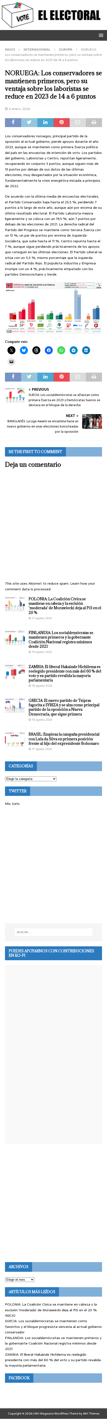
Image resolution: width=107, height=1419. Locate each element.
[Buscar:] (53, 932)
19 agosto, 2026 (42, 652)
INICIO (10, 1315)
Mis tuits (12, 803)
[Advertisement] (53, 865)
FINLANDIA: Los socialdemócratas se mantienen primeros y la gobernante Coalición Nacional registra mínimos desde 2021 (61, 639)
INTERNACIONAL (37, 49)
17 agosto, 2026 (42, 749)
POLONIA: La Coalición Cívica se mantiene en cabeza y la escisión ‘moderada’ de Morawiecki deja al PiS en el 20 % (65, 606)
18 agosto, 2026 (42, 685)
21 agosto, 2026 (42, 618)
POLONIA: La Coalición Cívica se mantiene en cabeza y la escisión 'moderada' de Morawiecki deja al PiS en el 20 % (51, 1307)
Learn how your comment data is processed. (50, 586)
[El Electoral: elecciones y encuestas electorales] (52, 27)
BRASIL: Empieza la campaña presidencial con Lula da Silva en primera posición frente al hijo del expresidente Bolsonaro (64, 738)
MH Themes (91, 1413)
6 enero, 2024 (19, 108)
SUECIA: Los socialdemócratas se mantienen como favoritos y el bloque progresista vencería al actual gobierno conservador (53, 1326)
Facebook (19, 1378)
